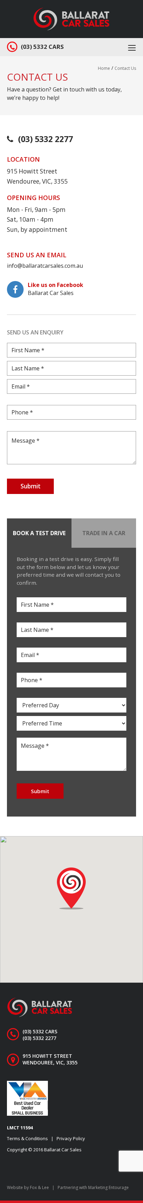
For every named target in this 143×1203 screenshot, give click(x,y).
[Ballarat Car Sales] (71, 18)
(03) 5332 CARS (42, 47)
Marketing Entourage (108, 1187)
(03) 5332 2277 (45, 139)
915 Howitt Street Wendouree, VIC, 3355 (50, 1059)
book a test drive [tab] (39, 533)
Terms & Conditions (27, 1138)
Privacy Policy (71, 1138)
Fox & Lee (39, 1187)
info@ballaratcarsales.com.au (45, 266)
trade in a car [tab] (103, 533)
